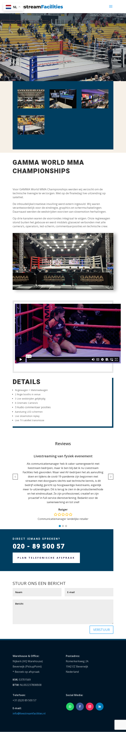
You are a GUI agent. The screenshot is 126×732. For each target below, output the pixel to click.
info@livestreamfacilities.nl (29, 713)
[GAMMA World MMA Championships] (31, 108)
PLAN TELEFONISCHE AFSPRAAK (46, 557)
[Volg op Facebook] (80, 706)
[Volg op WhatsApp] (70, 706)
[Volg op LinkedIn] (100, 706)
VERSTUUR (101, 629)
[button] (60, 526)
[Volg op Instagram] (90, 706)
